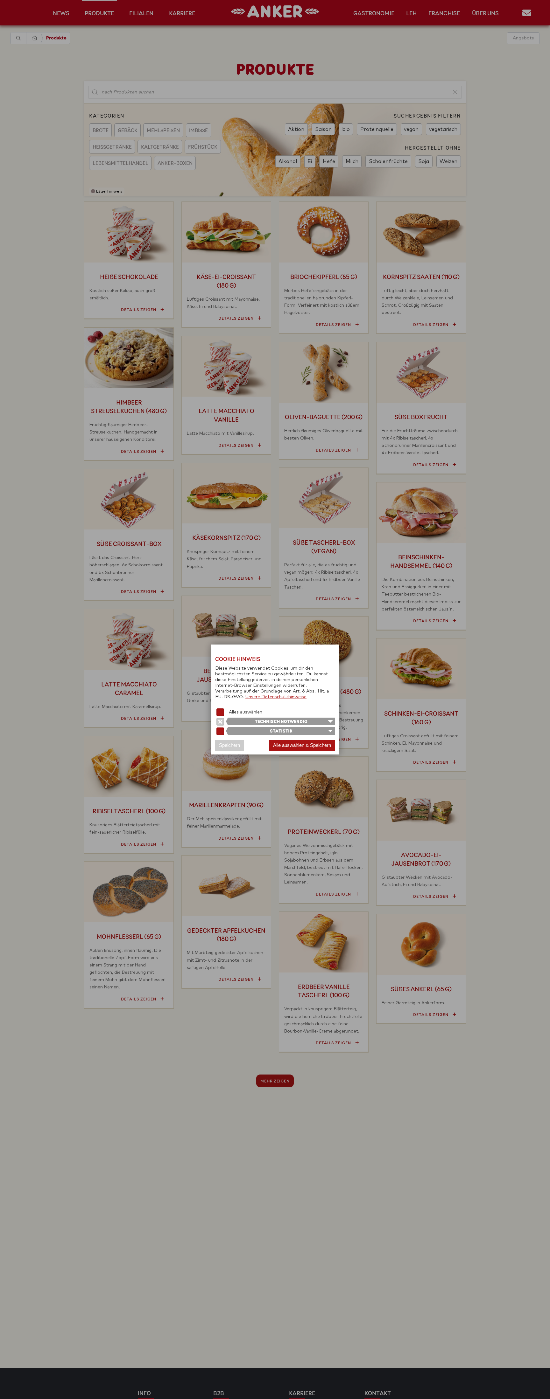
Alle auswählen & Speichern (302, 745)
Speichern (229, 745)
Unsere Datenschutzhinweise (276, 697)
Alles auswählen (245, 712)
